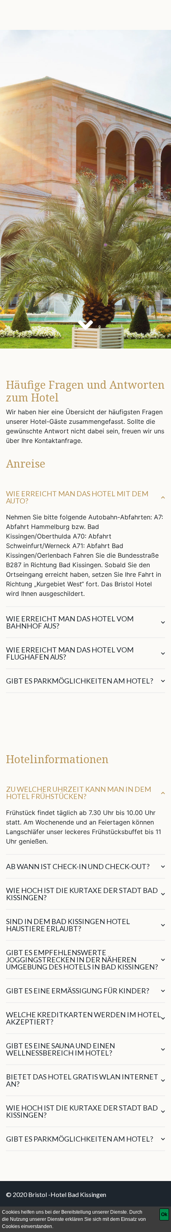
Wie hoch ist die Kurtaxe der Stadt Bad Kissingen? (82, 894)
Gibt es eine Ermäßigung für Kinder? (77, 990)
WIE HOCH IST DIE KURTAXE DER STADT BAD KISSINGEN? (82, 1111)
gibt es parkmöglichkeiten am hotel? (79, 680)
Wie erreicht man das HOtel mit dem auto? (77, 497)
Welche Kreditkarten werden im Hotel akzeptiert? (83, 1018)
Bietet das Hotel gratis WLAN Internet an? (82, 1080)
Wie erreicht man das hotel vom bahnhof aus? (70, 622)
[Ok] (164, 1214)
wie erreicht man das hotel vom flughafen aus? (70, 653)
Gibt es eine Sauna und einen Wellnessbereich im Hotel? (60, 1049)
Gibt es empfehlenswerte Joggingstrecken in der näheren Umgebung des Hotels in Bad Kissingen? (82, 959)
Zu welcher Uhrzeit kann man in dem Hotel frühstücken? (78, 793)
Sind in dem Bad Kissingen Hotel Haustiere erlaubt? (68, 925)
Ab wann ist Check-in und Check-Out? (78, 866)
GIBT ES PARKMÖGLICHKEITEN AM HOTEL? (79, 1138)
